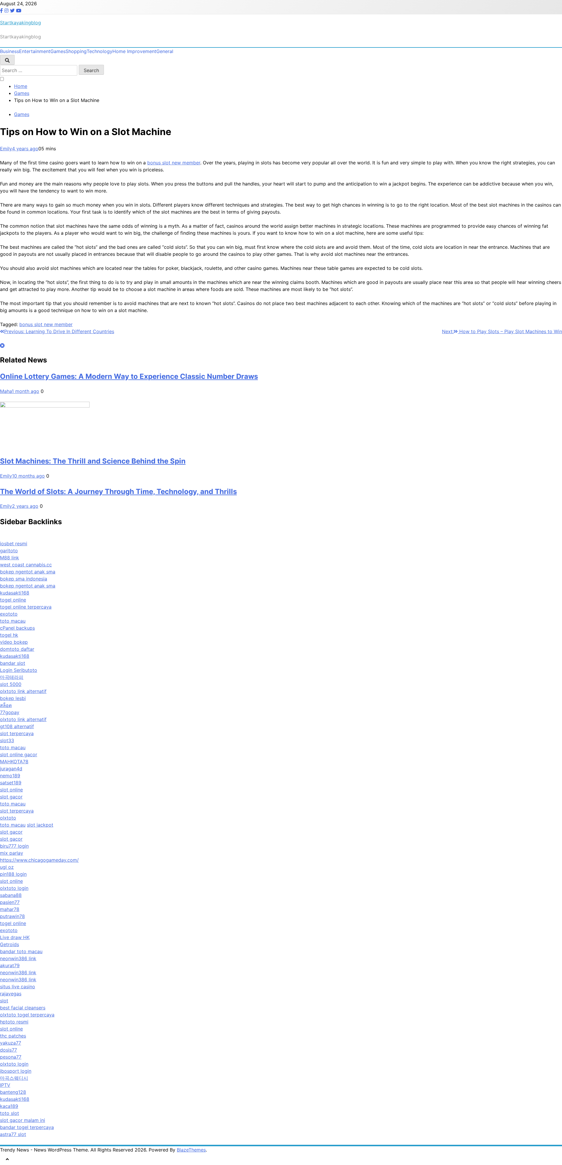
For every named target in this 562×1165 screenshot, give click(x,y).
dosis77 (8, 1050)
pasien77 (10, 902)
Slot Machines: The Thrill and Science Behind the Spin (93, 461)
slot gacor (11, 797)
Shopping (76, 51)
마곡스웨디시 (14, 1078)
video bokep (14, 642)
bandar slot (12, 663)
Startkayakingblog (20, 22)
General (164, 51)
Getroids (9, 944)
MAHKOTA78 (14, 761)
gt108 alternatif (17, 726)
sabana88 (11, 895)
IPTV (5, 1085)
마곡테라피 (11, 677)
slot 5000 (10, 684)
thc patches (13, 1036)
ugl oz (7, 867)
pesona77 (10, 1057)
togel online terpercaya (26, 607)
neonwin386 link (18, 958)
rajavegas (10, 994)
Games (58, 51)
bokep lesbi (13, 698)
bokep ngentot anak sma (27, 572)
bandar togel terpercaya (27, 1127)
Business (9, 51)
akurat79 (10, 965)
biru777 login (14, 846)
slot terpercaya (17, 733)
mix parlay (11, 853)
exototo (9, 614)
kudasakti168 (14, 593)
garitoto (9, 550)
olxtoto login (14, 888)
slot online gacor (18, 754)
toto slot (9, 1113)
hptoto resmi (14, 1022)
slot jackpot (40, 825)
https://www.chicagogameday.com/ (39, 860)
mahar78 (9, 909)
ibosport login (15, 1071)
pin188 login (13, 874)
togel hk (9, 635)
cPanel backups (17, 628)
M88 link (9, 558)
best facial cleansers (22, 1008)
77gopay (9, 712)
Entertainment (34, 51)
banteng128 (13, 1092)
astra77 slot (13, 1134)
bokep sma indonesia (23, 579)
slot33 (7, 740)
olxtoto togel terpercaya (27, 1015)
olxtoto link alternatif (23, 691)
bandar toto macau (21, 951)
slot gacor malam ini (22, 1120)
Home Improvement (134, 51)
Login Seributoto (18, 670)
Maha (6, 391)
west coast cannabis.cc (26, 565)
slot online (11, 790)
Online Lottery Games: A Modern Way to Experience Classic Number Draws (129, 376)
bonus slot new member (173, 163)
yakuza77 (10, 1043)
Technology (99, 51)
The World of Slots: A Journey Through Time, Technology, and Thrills (118, 491)
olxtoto (8, 818)
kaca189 (9, 1106)
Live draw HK (15, 937)
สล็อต (6, 705)
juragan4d (11, 768)
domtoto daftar (17, 649)
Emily (6, 148)
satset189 (10, 783)
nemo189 (10, 776)
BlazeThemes (191, 1150)
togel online (13, 600)
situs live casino (17, 986)
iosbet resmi (13, 543)
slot (4, 1001)
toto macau (12, 621)
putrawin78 (12, 916)
